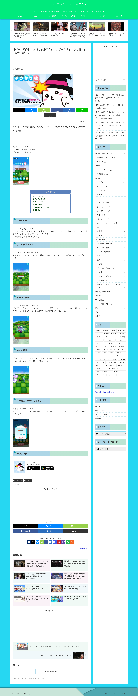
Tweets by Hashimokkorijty (105, 392)
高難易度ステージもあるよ (44, 207)
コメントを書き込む (50, 672)
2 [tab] (69, 42)
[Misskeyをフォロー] (42, 542)
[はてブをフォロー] (50, 542)
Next (126, 30)
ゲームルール (39, 196)
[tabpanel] (22, 30)
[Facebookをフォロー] (46, 542)
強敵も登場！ (39, 204)
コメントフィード (102, 414)
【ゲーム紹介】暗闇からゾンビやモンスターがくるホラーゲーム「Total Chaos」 (109, 125)
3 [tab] (72, 42)
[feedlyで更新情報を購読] (68, 542)
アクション (29, 480)
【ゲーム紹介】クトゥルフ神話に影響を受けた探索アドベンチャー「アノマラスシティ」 (109, 136)
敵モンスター (39, 202)
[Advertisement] (50, 60)
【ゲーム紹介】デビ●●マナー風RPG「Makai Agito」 (109, 106)
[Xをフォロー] (33, 542)
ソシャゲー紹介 (19, 480)
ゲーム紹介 (17, 484)
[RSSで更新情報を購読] (72, 542)
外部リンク (38, 210)
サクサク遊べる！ (41, 199)
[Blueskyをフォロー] (37, 542)
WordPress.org (100, 419)
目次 (47, 192)
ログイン (98, 406)
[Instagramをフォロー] (55, 542)
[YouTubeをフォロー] (59, 542)
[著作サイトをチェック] (29, 542)
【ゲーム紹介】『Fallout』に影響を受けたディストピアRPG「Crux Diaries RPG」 (109, 98)
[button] (50, 115)
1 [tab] (66, 42)
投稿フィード (100, 410)
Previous (11, 30)
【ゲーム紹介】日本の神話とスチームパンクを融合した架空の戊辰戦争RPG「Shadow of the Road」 (109, 115)
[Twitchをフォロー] (63, 542)
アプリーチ (45, 464)
